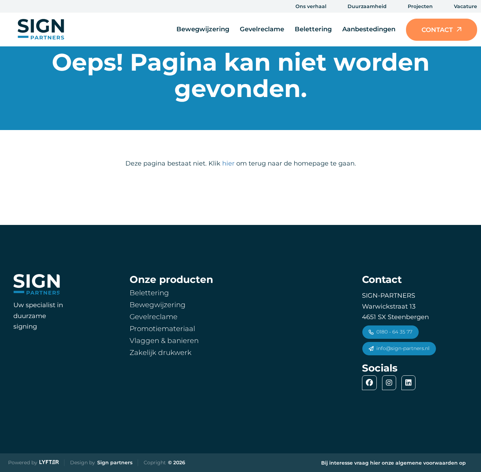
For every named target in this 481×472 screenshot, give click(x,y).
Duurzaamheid (367, 6)
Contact (437, 29)
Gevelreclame (262, 29)
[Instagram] (391, 383)
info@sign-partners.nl (403, 348)
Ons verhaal (310, 6)
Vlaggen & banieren (164, 340)
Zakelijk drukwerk (161, 352)
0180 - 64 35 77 (394, 332)
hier (228, 163)
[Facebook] (371, 383)
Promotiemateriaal (162, 328)
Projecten (420, 6)
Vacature (465, 6)
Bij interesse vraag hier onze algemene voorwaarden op (393, 463)
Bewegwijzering (202, 29)
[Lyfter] (49, 463)
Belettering (313, 29)
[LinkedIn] (410, 383)
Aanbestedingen (368, 29)
